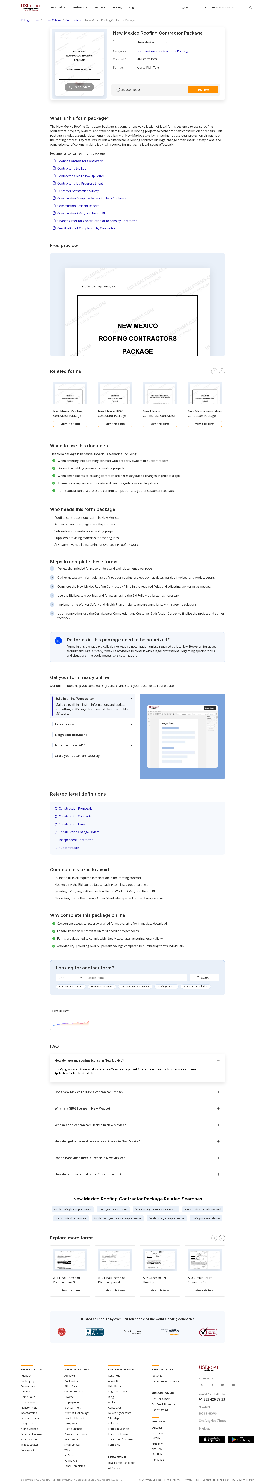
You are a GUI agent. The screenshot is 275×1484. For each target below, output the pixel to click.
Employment (28, 1402)
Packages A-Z (29, 1450)
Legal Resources (118, 1391)
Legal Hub (114, 1375)
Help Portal (115, 1386)
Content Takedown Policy (216, 1479)
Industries (114, 1423)
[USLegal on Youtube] (233, 1385)
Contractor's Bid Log (71, 168)
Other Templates (74, 1466)
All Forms (70, 1455)
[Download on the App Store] (212, 1439)
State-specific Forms (120, 1439)
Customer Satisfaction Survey (78, 191)
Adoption (26, 1375)
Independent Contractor (76, 840)
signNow (157, 1443)
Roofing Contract (166, 986)
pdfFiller (156, 1438)
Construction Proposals (75, 808)
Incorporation (29, 1413)
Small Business (30, 1439)
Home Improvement (102, 986)
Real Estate (71, 1439)
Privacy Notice (192, 1479)
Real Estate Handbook (121, 1463)
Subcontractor (69, 848)
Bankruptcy (27, 1381)
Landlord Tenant (31, 1418)
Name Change (29, 1428)
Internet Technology (76, 1413)
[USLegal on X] (202, 1385)
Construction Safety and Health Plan (82, 213)
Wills (67, 1450)
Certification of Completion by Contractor (86, 228)
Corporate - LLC (74, 1391)
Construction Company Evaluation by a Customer (91, 198)
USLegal (157, 1427)
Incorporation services (165, 1381)
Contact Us (115, 1407)
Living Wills (70, 1423)
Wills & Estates (30, 1444)
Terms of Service (173, 1479)
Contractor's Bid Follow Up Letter (80, 176)
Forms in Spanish (118, 1428)
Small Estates (72, 1444)
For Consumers (161, 1399)
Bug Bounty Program (243, 1479)
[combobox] (194, 7)
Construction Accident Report (78, 206)
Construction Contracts (75, 816)
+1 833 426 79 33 (212, 1399)
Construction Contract (71, 986)
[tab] (92, 706)
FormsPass (159, 1433)
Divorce (25, 1391)
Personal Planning (31, 1434)
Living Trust (28, 1423)
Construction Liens (72, 824)
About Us (113, 1381)
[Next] (222, 371)
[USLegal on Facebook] (212, 1385)
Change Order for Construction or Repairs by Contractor (97, 221)
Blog (111, 1397)
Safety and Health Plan (196, 986)
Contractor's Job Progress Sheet (80, 183)
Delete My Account (119, 1413)
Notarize (157, 1375)
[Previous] (214, 371)
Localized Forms (118, 1434)
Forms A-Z (70, 1460)
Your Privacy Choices (150, 1479)
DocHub (157, 1454)
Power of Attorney (75, 1434)
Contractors (28, 1386)
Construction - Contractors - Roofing (162, 51)
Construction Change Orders (79, 832)
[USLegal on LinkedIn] (223, 1385)
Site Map (113, 1418)
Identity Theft (29, 1407)
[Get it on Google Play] (241, 1439)
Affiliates (113, 1402)
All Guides (114, 1468)
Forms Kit (114, 1444)
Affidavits (70, 1375)
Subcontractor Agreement (135, 986)
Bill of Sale (70, 1386)
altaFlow (157, 1449)
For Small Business (163, 1404)
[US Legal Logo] (209, 1369)
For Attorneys (160, 1409)
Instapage (158, 1459)
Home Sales (28, 1397)
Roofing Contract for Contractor (80, 161)
